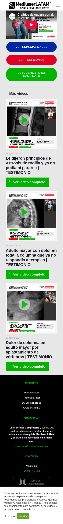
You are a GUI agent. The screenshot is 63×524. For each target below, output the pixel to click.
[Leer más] (27, 182)
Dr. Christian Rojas (31, 402)
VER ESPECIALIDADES (31, 46)
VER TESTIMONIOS (31, 59)
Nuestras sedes (32, 392)
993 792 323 (33, 471)
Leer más (10, 516)
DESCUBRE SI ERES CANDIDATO (32, 74)
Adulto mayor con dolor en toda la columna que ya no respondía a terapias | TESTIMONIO (31, 257)
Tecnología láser (31, 397)
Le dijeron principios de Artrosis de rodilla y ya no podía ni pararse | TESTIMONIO (30, 165)
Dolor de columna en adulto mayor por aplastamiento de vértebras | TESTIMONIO (29, 349)
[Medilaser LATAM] (33, 5)
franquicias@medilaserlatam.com (31, 446)
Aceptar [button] (23, 516)
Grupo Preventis (31, 408)
